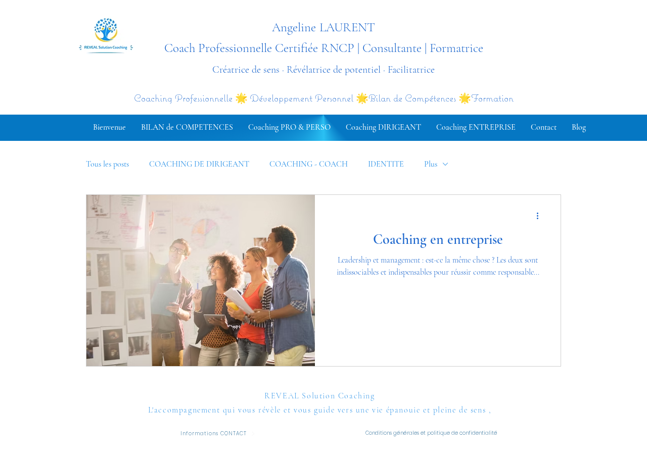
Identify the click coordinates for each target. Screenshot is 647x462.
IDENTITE (386, 164)
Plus (430, 164)
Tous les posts (107, 164)
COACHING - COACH (308, 164)
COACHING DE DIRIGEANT (199, 164)
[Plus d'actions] (541, 216)
